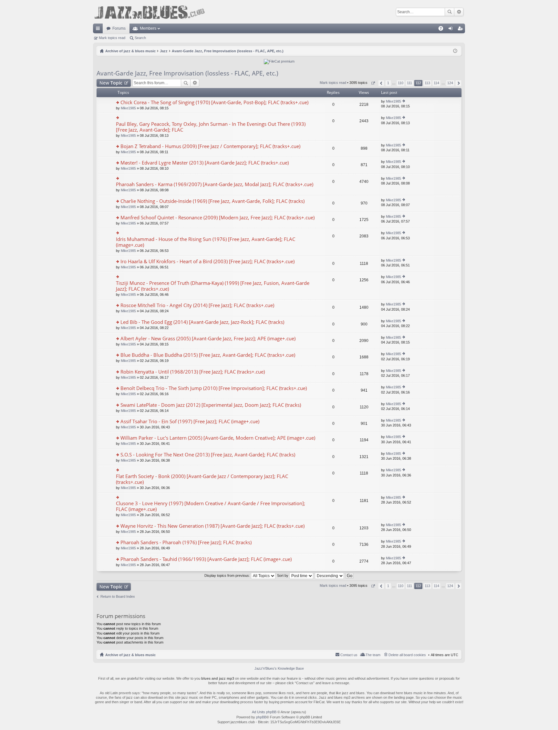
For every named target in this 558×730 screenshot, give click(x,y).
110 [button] (400, 83)
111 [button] (409, 83)
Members (148, 28)
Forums (119, 28)
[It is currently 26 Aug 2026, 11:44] (455, 51)
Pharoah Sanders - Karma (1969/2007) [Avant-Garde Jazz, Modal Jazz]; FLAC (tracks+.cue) (214, 184)
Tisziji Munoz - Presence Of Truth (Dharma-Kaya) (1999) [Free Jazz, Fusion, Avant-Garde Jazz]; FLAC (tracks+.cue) (212, 286)
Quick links (99, 29)
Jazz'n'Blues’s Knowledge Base (279, 668)
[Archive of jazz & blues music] (149, 12)
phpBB (261, 717)
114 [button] (436, 83)
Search (449, 12)
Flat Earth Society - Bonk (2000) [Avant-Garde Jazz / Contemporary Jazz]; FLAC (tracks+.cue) (202, 479)
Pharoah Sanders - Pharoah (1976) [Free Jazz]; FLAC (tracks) (186, 542)
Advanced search (458, 12)
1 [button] (388, 83)
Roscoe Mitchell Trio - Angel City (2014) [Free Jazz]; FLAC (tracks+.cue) (197, 305)
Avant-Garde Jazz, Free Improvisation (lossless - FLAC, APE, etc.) (187, 73)
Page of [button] (373, 83)
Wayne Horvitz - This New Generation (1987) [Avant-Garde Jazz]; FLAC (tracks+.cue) (212, 526)
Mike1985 (128, 108)
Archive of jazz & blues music (130, 655)
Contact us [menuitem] (348, 655)
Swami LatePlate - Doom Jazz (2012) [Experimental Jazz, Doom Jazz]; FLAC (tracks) (210, 405)
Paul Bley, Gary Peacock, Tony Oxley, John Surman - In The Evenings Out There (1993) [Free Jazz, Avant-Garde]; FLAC (210, 127)
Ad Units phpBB (264, 712)
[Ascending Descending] (330, 575)
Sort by (283, 575)
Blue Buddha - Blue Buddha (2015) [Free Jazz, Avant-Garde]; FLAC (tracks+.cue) (207, 355)
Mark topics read (112, 38)
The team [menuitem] (373, 655)
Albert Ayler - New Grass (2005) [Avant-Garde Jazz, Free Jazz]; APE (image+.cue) (207, 338)
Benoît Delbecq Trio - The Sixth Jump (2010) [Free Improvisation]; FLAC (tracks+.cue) (213, 388)
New (110, 83)
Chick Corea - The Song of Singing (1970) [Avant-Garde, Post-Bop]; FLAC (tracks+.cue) (214, 102)
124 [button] (450, 83)
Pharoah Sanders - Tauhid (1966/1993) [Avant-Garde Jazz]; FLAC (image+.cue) (206, 559)
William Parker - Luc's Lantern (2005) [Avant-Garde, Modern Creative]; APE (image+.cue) (217, 438)
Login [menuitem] (451, 29)
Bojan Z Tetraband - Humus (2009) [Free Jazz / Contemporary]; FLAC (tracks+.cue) (210, 146)
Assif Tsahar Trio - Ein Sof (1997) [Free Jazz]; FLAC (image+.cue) (189, 421)
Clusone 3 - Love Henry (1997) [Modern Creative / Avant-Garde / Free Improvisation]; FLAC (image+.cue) (210, 506)
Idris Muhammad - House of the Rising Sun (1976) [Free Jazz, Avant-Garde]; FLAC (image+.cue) (205, 242)
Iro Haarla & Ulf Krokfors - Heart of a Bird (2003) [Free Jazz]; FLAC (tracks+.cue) (207, 261)
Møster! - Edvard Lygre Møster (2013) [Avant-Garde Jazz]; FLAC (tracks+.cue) (204, 163)
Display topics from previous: (227, 575)
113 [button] (427, 83)
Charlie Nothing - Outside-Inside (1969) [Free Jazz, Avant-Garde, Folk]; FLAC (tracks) (212, 201)
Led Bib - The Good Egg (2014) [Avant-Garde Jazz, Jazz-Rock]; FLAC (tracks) (202, 322)
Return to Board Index (117, 596)
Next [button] (458, 83)
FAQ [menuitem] (443, 29)
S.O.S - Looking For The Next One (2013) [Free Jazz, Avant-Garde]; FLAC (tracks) (207, 455)
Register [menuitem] (461, 29)
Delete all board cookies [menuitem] (407, 655)
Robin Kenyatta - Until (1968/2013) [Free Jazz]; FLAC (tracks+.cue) (192, 372)
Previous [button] (381, 83)
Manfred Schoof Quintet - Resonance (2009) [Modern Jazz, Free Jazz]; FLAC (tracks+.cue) (217, 218)
